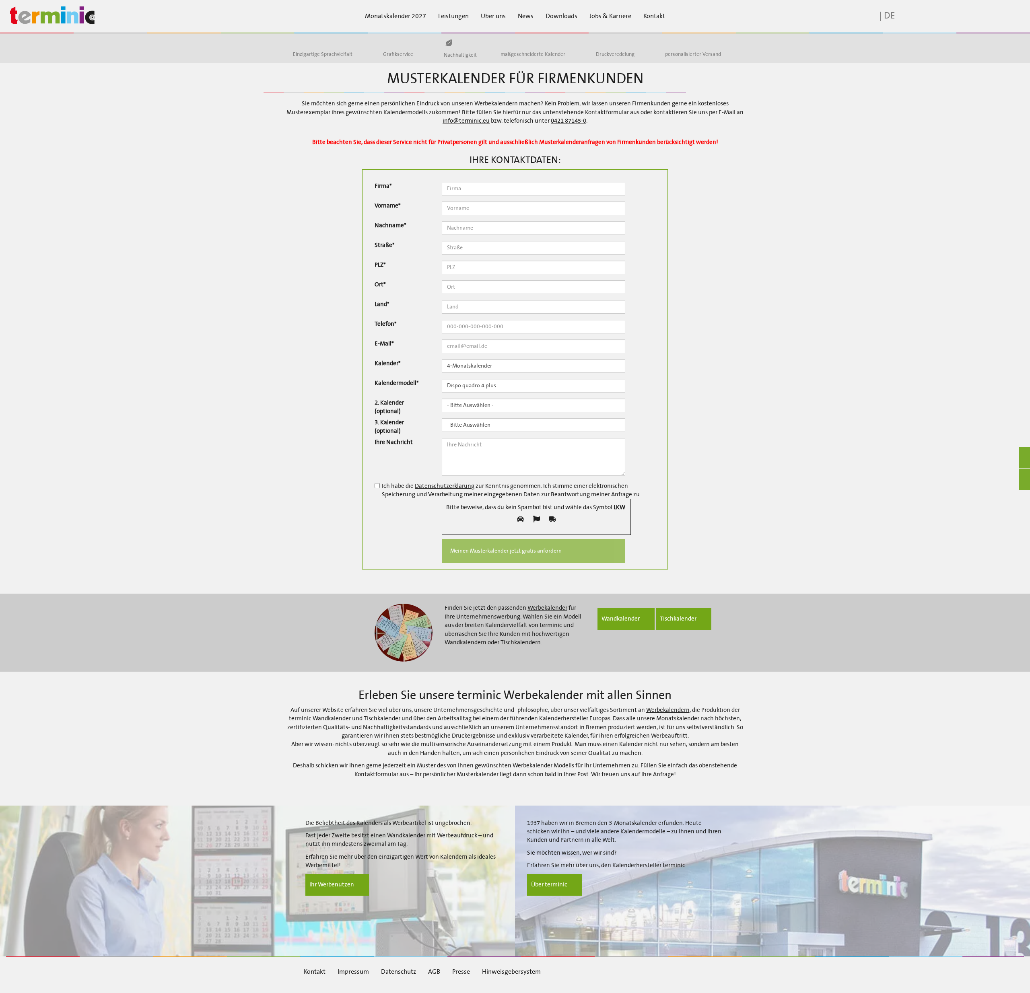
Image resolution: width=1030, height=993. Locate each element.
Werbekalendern (668, 710)
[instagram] (650, 971)
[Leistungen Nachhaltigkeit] (448, 43)
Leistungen (453, 16)
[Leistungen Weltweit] (673, 42)
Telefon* (386, 324)
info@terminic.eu (466, 121)
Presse (461, 971)
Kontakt (654, 16)
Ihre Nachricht (394, 442)
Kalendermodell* (397, 383)
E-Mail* (384, 343)
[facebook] (606, 971)
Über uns (493, 16)
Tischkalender (382, 718)
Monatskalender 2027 (395, 16)
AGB (434, 971)
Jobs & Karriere (610, 16)
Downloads (561, 16)
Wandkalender (332, 718)
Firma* (383, 186)
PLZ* (380, 265)
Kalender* (388, 363)
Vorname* (388, 205)
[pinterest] (672, 971)
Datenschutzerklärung (444, 486)
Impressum (353, 971)
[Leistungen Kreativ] (391, 42)
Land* (382, 304)
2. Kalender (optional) (389, 407)
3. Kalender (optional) (389, 426)
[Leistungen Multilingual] (301, 42)
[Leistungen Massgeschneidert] (509, 42)
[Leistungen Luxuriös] (604, 42)
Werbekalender (547, 608)
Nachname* (390, 225)
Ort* (380, 284)
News (526, 16)
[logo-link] (86, 15)
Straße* (385, 245)
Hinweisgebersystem (511, 971)
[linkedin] (628, 971)
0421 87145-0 (568, 121)
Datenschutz (398, 971)
